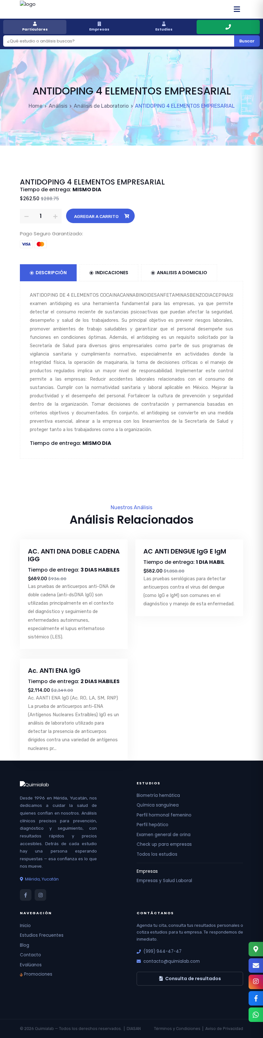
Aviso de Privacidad (224, 1028)
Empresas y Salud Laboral (164, 881)
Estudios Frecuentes (42, 935)
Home (35, 106)
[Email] (256, 965)
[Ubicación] (256, 949)
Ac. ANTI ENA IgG (54, 670)
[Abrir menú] (236, 9)
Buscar (247, 41)
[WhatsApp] (256, 1014)
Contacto (30, 955)
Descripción (51, 272)
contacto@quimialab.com (171, 961)
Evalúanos (31, 965)
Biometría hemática (158, 795)
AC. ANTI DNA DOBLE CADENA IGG (74, 555)
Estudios (164, 29)
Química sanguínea (158, 805)
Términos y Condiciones (177, 1028)
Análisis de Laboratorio (101, 106)
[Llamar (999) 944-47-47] (228, 27)
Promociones (38, 974)
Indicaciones (111, 272)
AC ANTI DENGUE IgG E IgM (184, 551)
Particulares (35, 29)
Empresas (99, 29)
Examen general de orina (164, 835)
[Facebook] (256, 998)
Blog (24, 945)
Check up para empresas (164, 844)
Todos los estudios (157, 854)
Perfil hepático (152, 825)
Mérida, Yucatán (42, 879)
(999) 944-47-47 (162, 951)
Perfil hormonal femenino (164, 815)
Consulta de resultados (193, 978)
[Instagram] (256, 982)
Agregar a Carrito (96, 216)
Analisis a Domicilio (182, 272)
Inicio (25, 926)
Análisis (58, 106)
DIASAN (134, 1028)
